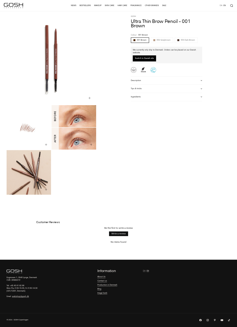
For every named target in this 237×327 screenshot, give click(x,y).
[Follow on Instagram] (207, 320)
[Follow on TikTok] (229, 320)
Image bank (102, 293)
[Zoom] (89, 98)
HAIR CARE (122, 6)
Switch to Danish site (144, 58)
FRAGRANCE (136, 6)
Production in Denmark (107, 285)
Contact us (102, 281)
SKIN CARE (109, 6)
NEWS (73, 6)
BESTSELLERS (85, 6)
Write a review (118, 234)
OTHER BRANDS (152, 6)
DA (221, 6)
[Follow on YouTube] (222, 320)
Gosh (133, 16)
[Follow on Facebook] (200, 320)
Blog (99, 289)
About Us (101, 277)
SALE (164, 6)
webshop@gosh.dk (20, 296)
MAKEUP (97, 6)
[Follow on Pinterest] (214, 320)
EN (224, 6)
